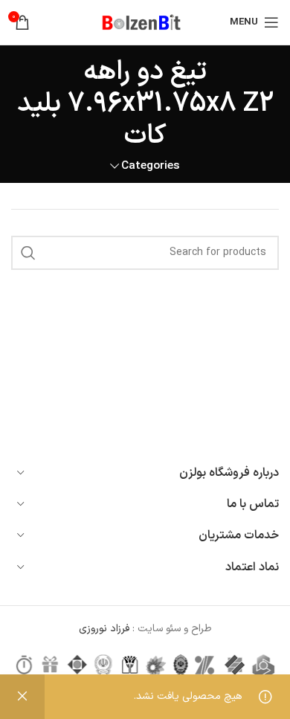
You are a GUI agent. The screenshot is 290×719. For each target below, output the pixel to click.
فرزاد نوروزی (105, 628)
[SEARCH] (28, 253)
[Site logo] (145, 22)
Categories (150, 166)
